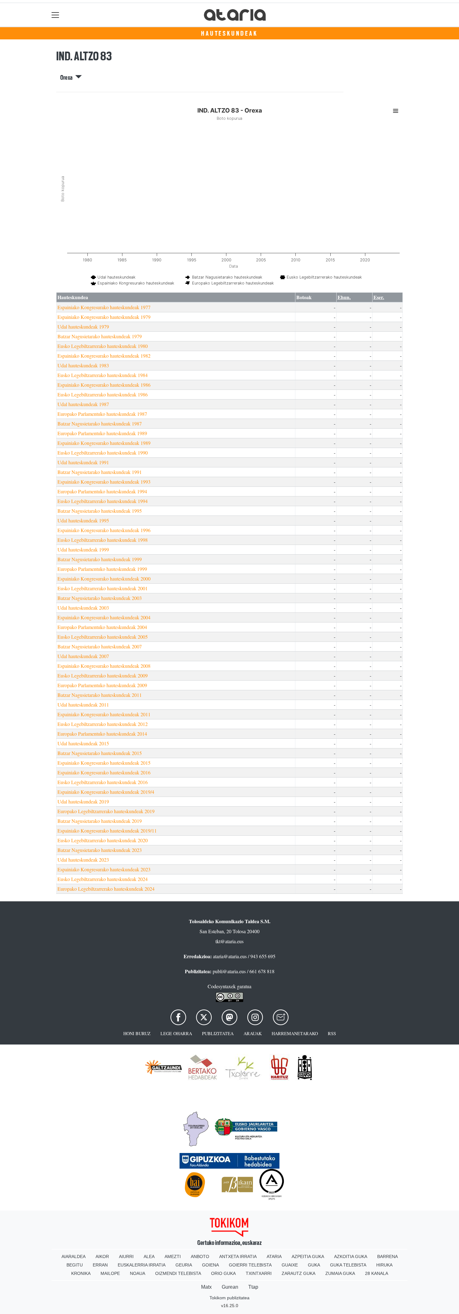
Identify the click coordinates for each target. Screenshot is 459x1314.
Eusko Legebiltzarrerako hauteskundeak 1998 (102, 539)
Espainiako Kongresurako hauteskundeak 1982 (104, 355)
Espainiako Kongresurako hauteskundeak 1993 (104, 481)
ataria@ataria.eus (230, 956)
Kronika (81, 1273)
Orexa (67, 77)
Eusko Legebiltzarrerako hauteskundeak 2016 (102, 782)
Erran (100, 1264)
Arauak (253, 1033)
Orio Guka (223, 1273)
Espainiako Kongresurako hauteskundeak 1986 (104, 384)
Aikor (102, 1256)
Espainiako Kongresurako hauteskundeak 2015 (104, 762)
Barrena (387, 1256)
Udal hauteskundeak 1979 (83, 326)
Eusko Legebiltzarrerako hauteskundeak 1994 (102, 501)
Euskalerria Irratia (141, 1264)
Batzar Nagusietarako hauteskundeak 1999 (99, 559)
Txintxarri (259, 1273)
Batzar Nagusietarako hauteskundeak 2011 (99, 695)
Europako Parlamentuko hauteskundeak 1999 (102, 569)
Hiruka (384, 1264)
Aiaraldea (74, 1256)
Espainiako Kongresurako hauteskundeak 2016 (104, 772)
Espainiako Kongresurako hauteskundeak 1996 (104, 530)
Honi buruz (137, 1033)
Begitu (75, 1264)
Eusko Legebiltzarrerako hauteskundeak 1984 (102, 375)
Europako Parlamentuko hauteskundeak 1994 (102, 491)
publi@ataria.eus (229, 971)
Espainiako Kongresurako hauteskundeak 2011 (104, 714)
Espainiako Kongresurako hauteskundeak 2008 (104, 665)
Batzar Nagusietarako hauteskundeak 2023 (99, 850)
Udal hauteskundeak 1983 (83, 365)
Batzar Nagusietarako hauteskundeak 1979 (99, 336)
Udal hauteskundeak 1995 (83, 520)
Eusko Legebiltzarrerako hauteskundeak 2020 (102, 840)
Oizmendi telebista (178, 1273)
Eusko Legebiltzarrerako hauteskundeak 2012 (102, 724)
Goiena (210, 1264)
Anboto (200, 1256)
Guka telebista (348, 1264)
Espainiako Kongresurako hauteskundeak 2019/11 (107, 830)
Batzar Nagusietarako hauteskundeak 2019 (99, 821)
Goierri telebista (250, 1264)
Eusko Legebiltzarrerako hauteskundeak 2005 (102, 636)
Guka (314, 1264)
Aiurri (126, 1256)
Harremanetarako (295, 1033)
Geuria (183, 1264)
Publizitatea (218, 1033)
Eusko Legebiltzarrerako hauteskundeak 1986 (102, 394)
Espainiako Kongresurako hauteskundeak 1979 (104, 317)
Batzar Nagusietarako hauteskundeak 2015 (99, 753)
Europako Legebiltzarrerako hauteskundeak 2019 (106, 811)
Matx (206, 1287)
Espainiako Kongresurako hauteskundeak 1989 (104, 443)
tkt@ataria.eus (229, 941)
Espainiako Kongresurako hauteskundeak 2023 (104, 869)
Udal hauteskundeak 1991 (83, 462)
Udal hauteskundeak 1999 (83, 549)
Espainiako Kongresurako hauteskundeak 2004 (104, 617)
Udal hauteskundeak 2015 (83, 743)
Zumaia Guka (340, 1273)
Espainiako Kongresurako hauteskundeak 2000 (104, 578)
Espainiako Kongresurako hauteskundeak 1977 (104, 307)
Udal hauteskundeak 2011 (83, 704)
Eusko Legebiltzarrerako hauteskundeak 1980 (102, 346)
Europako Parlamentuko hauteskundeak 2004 (102, 627)
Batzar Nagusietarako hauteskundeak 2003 (99, 598)
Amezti (173, 1256)
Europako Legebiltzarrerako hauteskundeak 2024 (106, 888)
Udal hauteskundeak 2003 (83, 607)
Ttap (253, 1287)
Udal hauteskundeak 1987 (83, 404)
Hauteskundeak (229, 33)
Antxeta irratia (238, 1256)
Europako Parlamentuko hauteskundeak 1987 (102, 413)
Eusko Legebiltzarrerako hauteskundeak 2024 (102, 879)
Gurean (230, 1287)
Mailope (110, 1273)
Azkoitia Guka (350, 1256)
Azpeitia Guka (308, 1256)
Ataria (274, 1256)
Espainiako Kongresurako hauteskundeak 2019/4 (105, 791)
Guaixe (290, 1264)
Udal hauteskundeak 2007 (83, 656)
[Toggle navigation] (55, 14)
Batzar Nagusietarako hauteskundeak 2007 (99, 646)
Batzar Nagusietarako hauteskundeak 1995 (99, 510)
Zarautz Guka (298, 1273)
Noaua (137, 1273)
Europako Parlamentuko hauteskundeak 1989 (102, 433)
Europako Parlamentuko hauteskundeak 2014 (102, 733)
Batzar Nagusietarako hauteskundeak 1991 (99, 472)
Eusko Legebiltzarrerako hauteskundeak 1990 (102, 452)
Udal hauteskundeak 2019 (83, 801)
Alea (149, 1256)
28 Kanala (376, 1273)
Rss (332, 1033)
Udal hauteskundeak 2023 (83, 859)
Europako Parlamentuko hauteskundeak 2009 (102, 685)
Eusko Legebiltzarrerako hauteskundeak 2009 (102, 675)
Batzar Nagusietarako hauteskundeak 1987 (99, 423)
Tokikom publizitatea (229, 1297)
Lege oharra (176, 1033)
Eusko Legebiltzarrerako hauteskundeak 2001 (102, 588)
